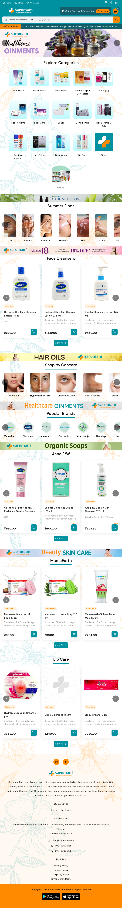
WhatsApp (34, 3)
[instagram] (106, 2)
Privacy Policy (61, 865)
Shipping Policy (61, 874)
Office (20, 3)
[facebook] (111, 2)
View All (59, 342)
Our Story (66, 810)
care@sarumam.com (63, 840)
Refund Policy (61, 870)
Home (8, 3)
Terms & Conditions (61, 878)
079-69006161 (63, 845)
